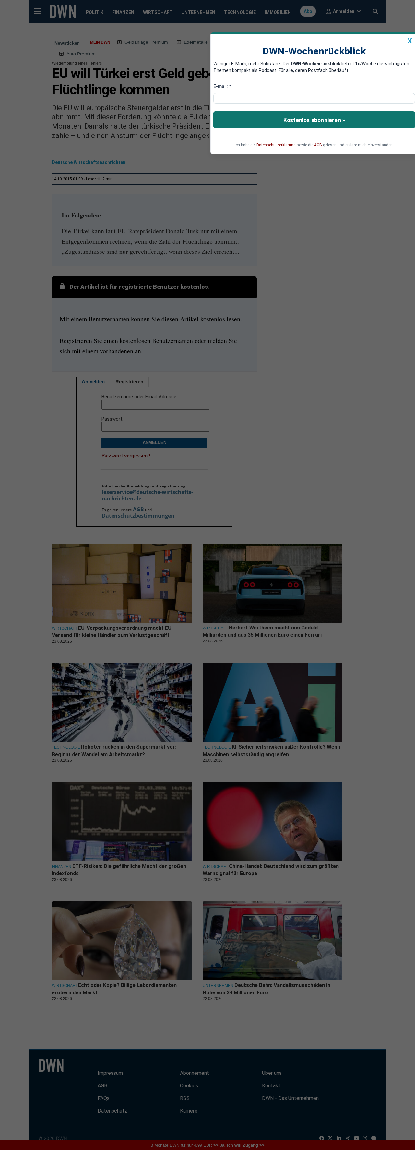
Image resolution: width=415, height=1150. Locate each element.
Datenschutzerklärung (276, 145)
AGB (318, 145)
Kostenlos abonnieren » (314, 120)
